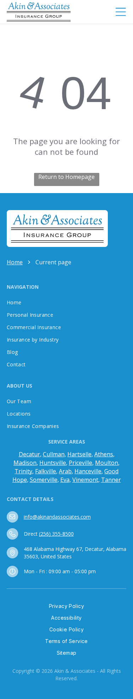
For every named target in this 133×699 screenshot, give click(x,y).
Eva (65, 480)
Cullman (54, 454)
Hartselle (79, 454)
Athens (103, 454)
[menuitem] (67, 302)
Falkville (45, 471)
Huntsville (52, 463)
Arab (65, 471)
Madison (25, 463)
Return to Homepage (66, 177)
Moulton (106, 463)
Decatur (29, 454)
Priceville (80, 463)
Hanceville (87, 471)
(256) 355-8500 (56, 533)
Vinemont (85, 480)
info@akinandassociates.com (57, 516)
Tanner (111, 480)
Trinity (23, 471)
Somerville (43, 480)
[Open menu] (120, 12)
